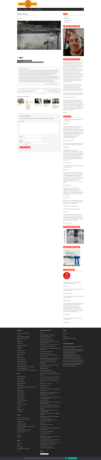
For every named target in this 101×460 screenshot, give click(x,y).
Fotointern (19, 349)
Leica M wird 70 (43, 426)
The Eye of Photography (22, 404)
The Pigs (19, 406)
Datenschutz (19, 446)
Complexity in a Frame (21, 422)
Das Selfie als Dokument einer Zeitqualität (48, 355)
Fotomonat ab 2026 (44, 356)
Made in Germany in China (45, 366)
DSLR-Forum (19, 341)
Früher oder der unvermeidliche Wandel (48, 371)
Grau (23, 62)
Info (18, 450)
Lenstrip (26, 9)
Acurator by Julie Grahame (22, 417)
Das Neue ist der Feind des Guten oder (47, 346)
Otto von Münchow (21, 395)
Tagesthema (42, 422)
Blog (18, 445)
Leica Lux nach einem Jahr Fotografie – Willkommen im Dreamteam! (28, 107)
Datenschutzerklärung (72, 458)
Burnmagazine (20, 421)
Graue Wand (27, 62)
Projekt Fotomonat (21, 357)
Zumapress (19, 437)
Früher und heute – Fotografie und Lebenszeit (49, 405)
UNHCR (18, 407)
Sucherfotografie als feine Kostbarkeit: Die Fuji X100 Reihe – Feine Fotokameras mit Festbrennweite (49, 394)
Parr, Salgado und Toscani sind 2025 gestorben (49, 364)
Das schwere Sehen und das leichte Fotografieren (50, 376)
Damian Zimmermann (21, 424)
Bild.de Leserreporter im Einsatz (23, 419)
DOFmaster (19, 340)
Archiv (31, 9)
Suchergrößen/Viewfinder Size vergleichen (25, 366)
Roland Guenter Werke (21, 363)
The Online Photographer (22, 368)
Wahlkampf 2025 (43, 387)
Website (27, 144)
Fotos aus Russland (21, 350)
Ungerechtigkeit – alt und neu (46, 383)
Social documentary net (22, 365)
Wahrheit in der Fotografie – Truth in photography (27, 370)
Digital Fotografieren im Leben (46, 353)
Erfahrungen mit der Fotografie (23, 448)
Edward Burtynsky (20, 380)
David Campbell (20, 378)
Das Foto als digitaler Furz (45, 338)
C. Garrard (19, 334)
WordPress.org (67, 22)
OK (66, 458)
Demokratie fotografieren (22, 338)
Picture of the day (20, 399)
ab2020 (25, 60)
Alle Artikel (38, 9)
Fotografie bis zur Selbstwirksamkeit (47, 447)
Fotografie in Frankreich (22, 345)
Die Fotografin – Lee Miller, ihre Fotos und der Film (50, 388)
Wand (42, 62)
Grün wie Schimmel (44, 400)
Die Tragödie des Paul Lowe (45, 433)
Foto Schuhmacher (21, 428)
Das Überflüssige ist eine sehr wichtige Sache (49, 344)
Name (21, 136)
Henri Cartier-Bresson (21, 352)
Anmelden (66, 17)
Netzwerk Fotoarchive (21, 431)
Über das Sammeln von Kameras (46, 339)
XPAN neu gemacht (44, 368)
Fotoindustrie (20, 347)
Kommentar (22, 121)
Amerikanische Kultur (21, 376)
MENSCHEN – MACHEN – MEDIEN (23, 430)
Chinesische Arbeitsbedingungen (23, 336)
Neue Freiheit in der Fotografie (46, 424)
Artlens (20, 9)
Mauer (38, 62)
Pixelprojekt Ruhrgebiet (22, 400)
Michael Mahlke (27, 15)
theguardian (19, 435)
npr (18, 433)
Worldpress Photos (21, 409)
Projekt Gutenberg (21, 359)
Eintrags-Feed (67, 18)
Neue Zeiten (19, 104)
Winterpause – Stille (44, 390)
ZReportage (19, 411)
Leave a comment (35, 15)
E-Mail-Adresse (21, 141)
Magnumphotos (20, 390)
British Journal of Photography (23, 333)
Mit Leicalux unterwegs (44, 385)
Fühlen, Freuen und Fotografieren (47, 431)
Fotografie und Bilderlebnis (45, 370)
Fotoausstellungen (21, 381)
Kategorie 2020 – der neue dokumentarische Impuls (73, 361)
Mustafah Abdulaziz (21, 393)
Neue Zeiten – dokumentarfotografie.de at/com (72, 349)
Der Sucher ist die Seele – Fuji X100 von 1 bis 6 (49, 378)
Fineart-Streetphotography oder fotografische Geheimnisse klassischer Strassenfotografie (72, 357)
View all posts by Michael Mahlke (52, 83)
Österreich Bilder (20, 354)
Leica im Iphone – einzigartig (46, 446)
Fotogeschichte (20, 343)
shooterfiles (19, 402)
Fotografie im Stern (21, 383)
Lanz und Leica (43, 434)
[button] (18, 57)
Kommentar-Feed (67, 20)
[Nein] (99, 458)
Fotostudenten (20, 385)
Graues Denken (33, 62)
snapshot (29, 60)
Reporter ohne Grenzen (22, 361)
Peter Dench (19, 356)
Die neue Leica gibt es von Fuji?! (46, 351)
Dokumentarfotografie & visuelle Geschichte (26, 426)
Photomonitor (20, 397)
